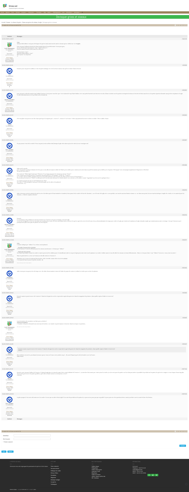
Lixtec (35, 489)
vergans (78, 43)
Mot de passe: (6, 439)
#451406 (184, 267)
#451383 (184, 115)
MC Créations (95, 478)
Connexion (183, 445)
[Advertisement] (94, 31)
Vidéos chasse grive (97, 469)
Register (10, 451)
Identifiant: (6, 435)
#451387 (184, 140)
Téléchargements (56, 12)
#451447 (184, 344)
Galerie (48, 12)
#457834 (184, 394)
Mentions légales (13, 489)
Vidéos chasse (95, 466)
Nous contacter (55, 466)
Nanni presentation (22, 322)
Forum (12, 12)
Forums (8, 22)
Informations (69, 12)
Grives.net (13, 6)
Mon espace (76, 12)
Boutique (18, 12)
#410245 (184, 39)
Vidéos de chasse (96, 474)
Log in (4, 451)
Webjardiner (95, 468)
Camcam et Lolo (96, 471)
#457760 (184, 369)
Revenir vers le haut (186, 484)
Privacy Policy (54, 473)
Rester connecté (8, 442)
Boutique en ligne (55, 479)
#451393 (184, 190)
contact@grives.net (137, 469)
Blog (45, 12)
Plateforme (94, 473)
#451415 (184, 317)
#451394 (184, 215)
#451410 (184, 292)
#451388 (184, 165)
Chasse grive (31, 12)
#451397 (184, 240)
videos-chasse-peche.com (98, 476)
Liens (63, 12)
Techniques (38, 12)
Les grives (23, 12)
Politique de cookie (56, 470)
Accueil (2, 12)
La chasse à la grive (16, 22)
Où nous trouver (55, 468)
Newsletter (53, 475)
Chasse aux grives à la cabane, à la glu (32, 22)
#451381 (184, 65)
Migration (8, 12)
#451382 (184, 90)
